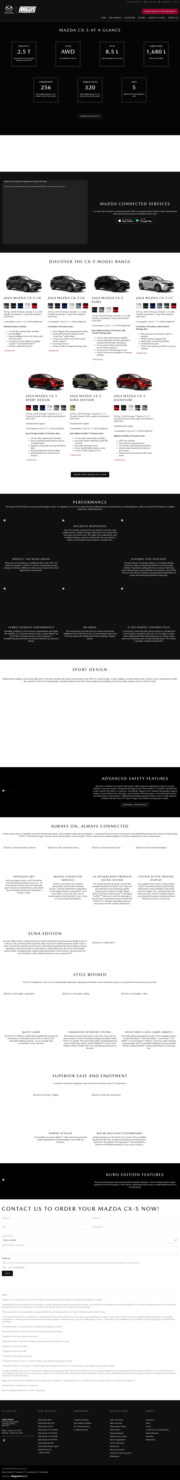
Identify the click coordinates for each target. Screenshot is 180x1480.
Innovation (149, 1436)
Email (4, 1227)
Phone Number (97, 1227)
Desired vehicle (7, 1236)
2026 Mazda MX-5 (45, 1420)
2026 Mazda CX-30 (45, 1426)
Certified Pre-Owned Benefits (157, 1430)
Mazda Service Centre (118, 1436)
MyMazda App (151, 1317)
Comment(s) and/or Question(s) (13, 1245)
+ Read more (9, 350)
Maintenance (115, 1456)
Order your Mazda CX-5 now (90, 474)
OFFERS (141, 18)
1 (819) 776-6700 (16, 1433)
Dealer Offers (115, 1430)
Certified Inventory (81, 1430)
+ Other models (44, 1453)
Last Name (96, 1218)
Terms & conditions (7, 1472)
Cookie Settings (43, 1472)
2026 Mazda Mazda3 (46, 1443)
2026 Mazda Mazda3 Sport (48, 1446)
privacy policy (19, 1267)
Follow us (135, 2)
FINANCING (129, 18)
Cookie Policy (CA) (31, 1472)
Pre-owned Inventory (82, 1426)
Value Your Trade (116, 1423)
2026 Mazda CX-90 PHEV (47, 1440)
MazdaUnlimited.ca (20, 1375)
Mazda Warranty (152, 1433)
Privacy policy (19, 1472)
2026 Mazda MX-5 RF (46, 1423)
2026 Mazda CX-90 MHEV (48, 1436)
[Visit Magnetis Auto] (20, 1476)
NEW (104, 18)
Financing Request (116, 1433)
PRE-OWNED (115, 18)
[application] (45, 212)
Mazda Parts (114, 1446)
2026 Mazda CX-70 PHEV (47, 1433)
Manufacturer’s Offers (118, 1426)
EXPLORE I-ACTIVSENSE (135, 805)
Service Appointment (117, 1440)
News (148, 1423)
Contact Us (150, 1420)
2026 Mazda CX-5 (45, 1450)
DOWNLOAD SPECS (90, 116)
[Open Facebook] (4, 1440)
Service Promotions (117, 1443)
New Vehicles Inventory (82, 1423)
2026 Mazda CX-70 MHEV (48, 1430)
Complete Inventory (81, 1420)
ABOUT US (173, 18)
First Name (6, 1218)
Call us (150, 2)
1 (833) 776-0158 (14, 1430)
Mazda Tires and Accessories (121, 1453)
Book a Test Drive (116, 1420)
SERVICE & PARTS (156, 18)
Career (148, 1426)
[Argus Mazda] (20, 9)
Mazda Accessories (117, 1450)
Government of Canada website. (76, 1307)
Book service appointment (160, 11)
